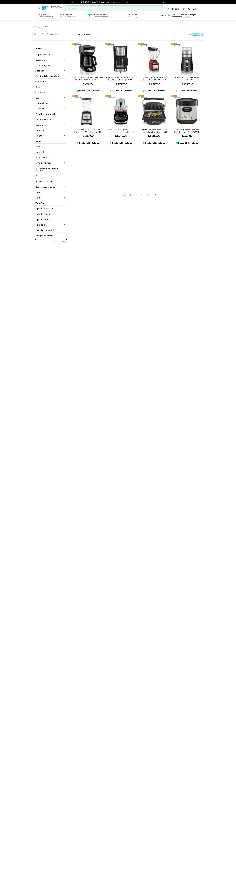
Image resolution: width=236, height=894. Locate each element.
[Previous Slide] (72, 2)
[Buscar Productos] (67, 8)
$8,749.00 (61, 241)
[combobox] (114, 8)
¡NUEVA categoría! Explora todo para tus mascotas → (105, 2)
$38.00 (54, 241)
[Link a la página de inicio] (34, 27)
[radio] (195, 34)
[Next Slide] (163, 2)
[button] (50, 54)
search (45, 27)
